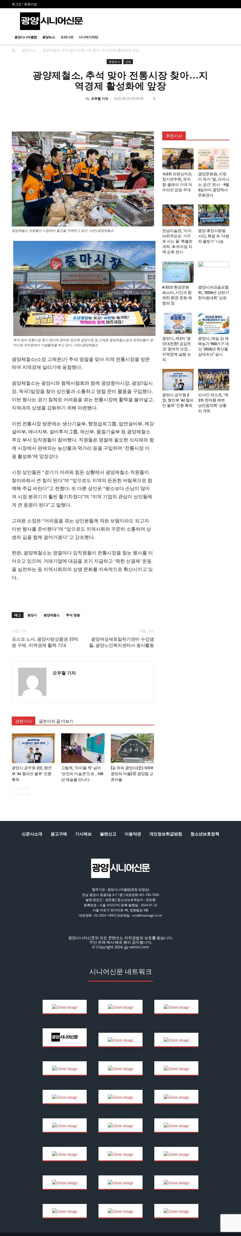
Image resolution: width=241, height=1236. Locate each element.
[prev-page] (15, 791)
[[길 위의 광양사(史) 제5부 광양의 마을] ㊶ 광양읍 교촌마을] (132, 748)
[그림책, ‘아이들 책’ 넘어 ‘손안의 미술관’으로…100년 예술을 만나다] (82, 748)
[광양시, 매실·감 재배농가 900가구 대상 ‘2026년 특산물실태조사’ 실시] (214, 323)
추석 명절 (73, 615)
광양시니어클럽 (25, 37)
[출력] (154, 112)
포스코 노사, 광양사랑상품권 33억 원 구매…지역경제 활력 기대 (45, 642)
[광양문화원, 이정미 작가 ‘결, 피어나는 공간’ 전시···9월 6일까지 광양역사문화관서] (214, 158)
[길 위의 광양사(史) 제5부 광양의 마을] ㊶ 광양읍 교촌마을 (132, 774)
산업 (128, 61)
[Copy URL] (140, 112)
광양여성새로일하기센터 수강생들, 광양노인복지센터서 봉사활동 (121, 642)
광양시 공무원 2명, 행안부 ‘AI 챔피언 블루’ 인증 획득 (32, 774)
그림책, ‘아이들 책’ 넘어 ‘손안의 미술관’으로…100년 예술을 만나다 (82, 774)
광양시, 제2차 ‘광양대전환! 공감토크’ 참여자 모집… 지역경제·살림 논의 (176, 349)
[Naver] (73, 112)
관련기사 (23, 721)
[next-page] (25, 791)
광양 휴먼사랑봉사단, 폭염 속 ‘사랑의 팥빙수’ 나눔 (213, 236)
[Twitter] (100, 112)
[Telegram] (127, 112)
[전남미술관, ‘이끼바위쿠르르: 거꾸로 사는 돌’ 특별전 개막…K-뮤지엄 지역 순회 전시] (178, 215)
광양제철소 (51, 615)
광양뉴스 (48, 37)
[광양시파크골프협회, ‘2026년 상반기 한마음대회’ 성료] (214, 272)
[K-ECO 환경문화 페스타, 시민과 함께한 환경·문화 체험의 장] (178, 272)
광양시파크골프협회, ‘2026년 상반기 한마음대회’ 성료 (213, 292)
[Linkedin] (113, 112)
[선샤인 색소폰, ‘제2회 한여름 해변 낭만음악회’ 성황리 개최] (214, 379)
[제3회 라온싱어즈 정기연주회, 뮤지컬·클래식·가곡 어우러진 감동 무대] (178, 158)
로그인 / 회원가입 (24, 4)
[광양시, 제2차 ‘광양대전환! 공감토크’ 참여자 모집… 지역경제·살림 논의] (178, 323)
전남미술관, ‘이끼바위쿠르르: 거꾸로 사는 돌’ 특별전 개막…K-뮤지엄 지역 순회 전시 (177, 241)
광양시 (32, 615)
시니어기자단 (88, 37)
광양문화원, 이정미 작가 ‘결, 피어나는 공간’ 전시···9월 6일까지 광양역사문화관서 (213, 184)
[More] (168, 112)
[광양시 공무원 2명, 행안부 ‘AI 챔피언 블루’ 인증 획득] (33, 748)
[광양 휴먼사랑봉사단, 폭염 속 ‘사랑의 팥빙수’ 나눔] (214, 215)
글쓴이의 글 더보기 (56, 721)
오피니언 (67, 37)
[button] (222, 37)
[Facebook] (86, 112)
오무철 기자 (99, 98)
